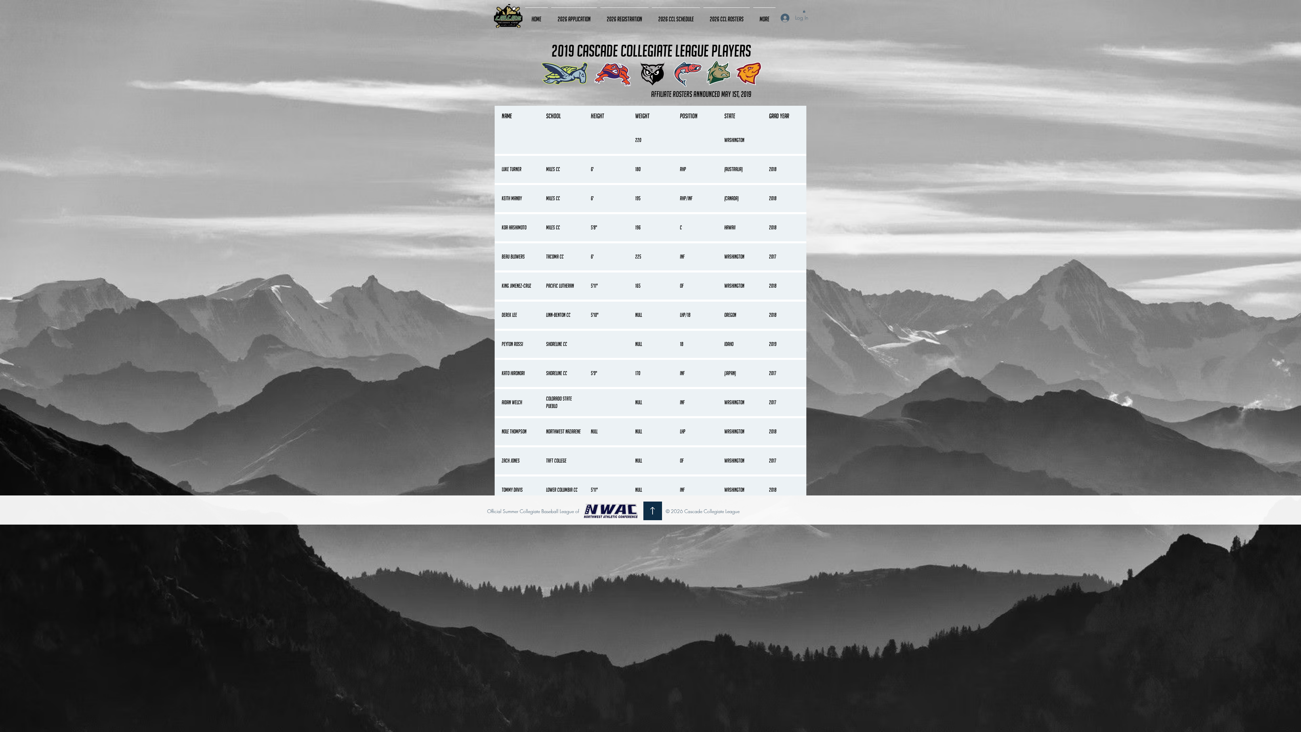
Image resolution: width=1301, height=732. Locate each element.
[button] (804, 11)
